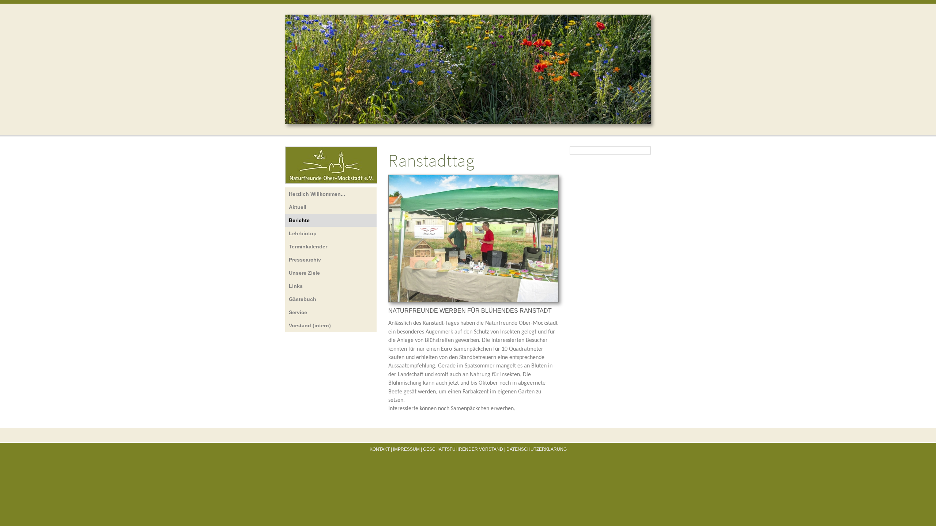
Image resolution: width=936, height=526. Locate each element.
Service (298, 312)
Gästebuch (302, 299)
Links (296, 286)
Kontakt (380, 449)
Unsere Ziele (304, 273)
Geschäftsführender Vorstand (463, 449)
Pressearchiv (305, 260)
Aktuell (297, 207)
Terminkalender (308, 246)
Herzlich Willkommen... (317, 194)
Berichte (299, 220)
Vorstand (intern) (310, 325)
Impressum (406, 449)
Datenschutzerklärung (536, 449)
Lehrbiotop (303, 233)
